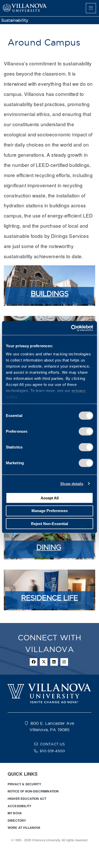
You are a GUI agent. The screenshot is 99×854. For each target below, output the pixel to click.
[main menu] (91, 8)
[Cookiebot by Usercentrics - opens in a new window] (71, 328)
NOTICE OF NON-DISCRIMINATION (33, 791)
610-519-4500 (52, 751)
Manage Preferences (49, 511)
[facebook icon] (33, 662)
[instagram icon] (64, 662)
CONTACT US (52, 744)
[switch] (86, 431)
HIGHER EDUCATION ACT (27, 798)
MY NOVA (15, 813)
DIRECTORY (17, 820)
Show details (71, 483)
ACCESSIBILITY (19, 806)
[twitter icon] (43, 662)
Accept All (50, 498)
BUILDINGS (50, 293)
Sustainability (14, 20)
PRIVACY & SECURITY (24, 784)
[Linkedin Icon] (54, 662)
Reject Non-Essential (49, 523)
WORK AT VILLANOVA (24, 827)
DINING (48, 547)
